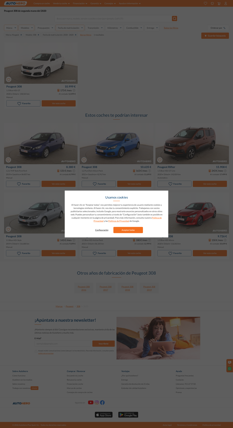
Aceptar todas (128, 230)
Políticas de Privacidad (118, 221)
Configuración (101, 230)
